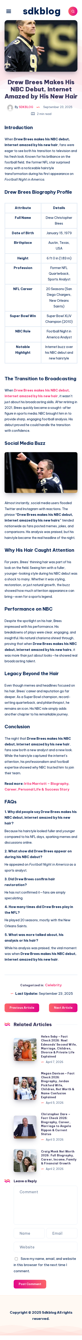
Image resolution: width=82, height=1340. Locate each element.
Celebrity (53, 985)
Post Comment (30, 1284)
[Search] (72, 11)
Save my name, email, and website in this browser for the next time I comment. (45, 1264)
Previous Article (22, 1007)
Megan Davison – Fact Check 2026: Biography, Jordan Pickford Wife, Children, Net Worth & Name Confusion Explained (57, 1085)
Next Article (63, 1007)
